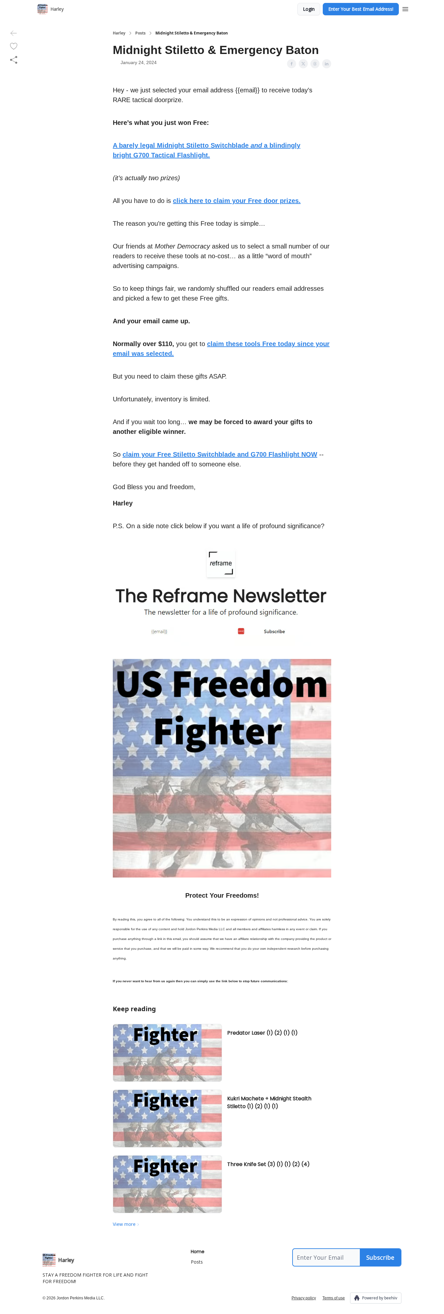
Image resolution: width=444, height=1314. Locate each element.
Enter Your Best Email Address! (360, 9)
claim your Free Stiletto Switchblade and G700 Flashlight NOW (220, 454)
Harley (119, 33)
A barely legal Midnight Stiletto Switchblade (182, 145)
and (256, 145)
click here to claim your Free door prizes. (237, 200)
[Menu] (405, 8)
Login (309, 9)
